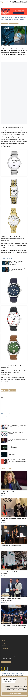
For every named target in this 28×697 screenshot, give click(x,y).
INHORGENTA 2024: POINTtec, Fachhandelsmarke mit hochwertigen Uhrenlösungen (17, 263)
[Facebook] (2, 390)
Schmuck (4, 645)
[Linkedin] (7, 390)
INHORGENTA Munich (13, 23)
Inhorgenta (16, 396)
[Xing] (10, 390)
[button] (25, 679)
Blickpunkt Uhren (6, 595)
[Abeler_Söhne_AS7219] (14, 290)
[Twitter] (4, 390)
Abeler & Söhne (4, 23)
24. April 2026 (4, 495)
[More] (15, 390)
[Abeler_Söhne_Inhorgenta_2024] (14, 319)
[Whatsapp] (12, 390)
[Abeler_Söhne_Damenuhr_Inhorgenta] (14, 220)
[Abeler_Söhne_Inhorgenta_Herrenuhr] (14, 347)
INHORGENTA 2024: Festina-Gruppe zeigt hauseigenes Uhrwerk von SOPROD (17, 269)
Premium (4, 651)
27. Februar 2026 (4, 602)
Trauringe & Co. (6, 648)
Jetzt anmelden (6, 662)
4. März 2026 (4, 522)
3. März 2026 (4, 575)
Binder (3, 515)
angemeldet (8, 416)
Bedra (3, 542)
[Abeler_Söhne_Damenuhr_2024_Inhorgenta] (14, 191)
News (3, 640)
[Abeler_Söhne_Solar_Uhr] (14, 163)
